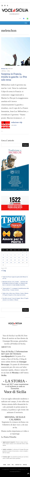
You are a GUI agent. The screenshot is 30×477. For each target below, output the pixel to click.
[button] (3, 5)
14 (19, 257)
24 (3, 262)
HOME (4, 464)
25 (7, 262)
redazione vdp (4, 68)
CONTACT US (18, 464)
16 (26, 257)
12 (11, 257)
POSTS (15, 125)
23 (26, 260)
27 (15, 262)
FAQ (13, 464)
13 (15, 257)
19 (11, 260)
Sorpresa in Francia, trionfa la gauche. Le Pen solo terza (14, 76)
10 (3, 257)
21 (19, 260)
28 (19, 262)
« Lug (3, 270)
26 (11, 262)
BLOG (9, 464)
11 (7, 257)
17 (3, 260)
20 (15, 260)
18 (7, 260)
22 (22, 260)
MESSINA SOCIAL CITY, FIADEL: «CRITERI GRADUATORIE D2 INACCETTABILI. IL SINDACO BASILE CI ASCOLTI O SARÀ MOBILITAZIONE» (15, 283)
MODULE (25, 464)
